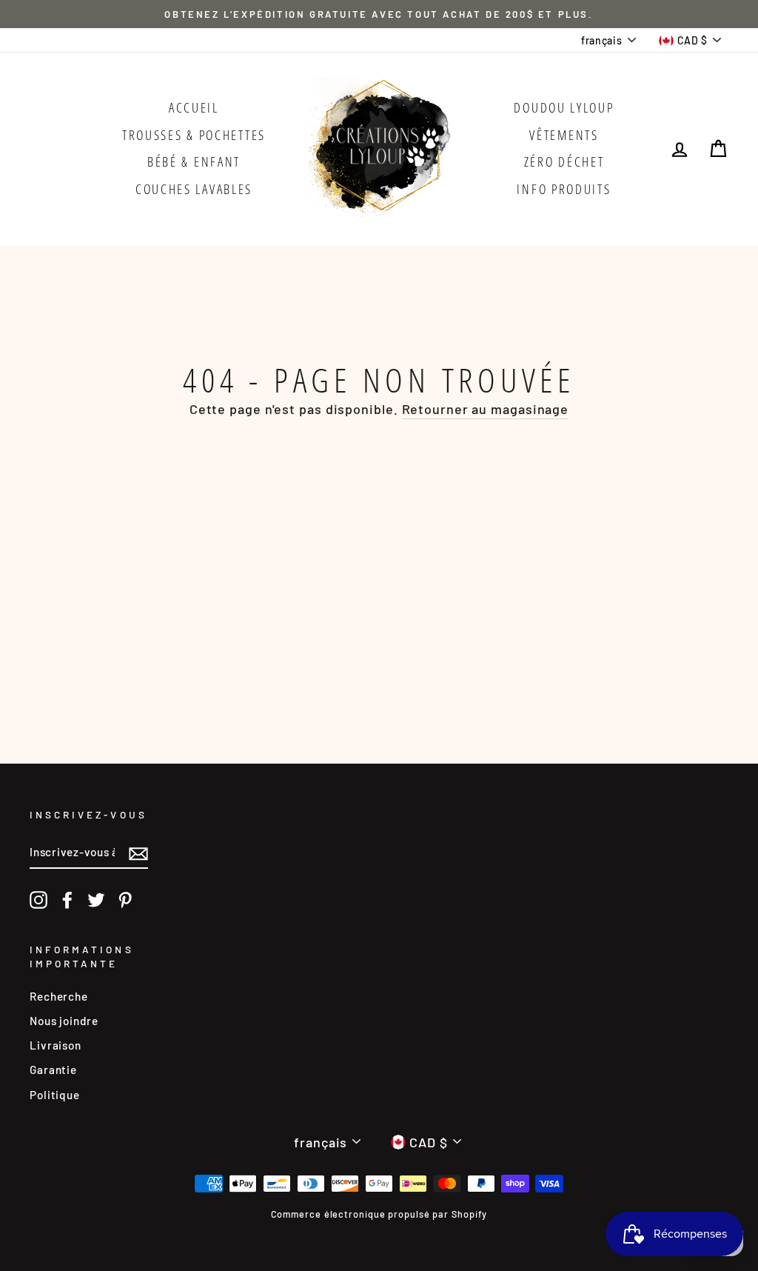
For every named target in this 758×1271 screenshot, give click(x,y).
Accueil (194, 107)
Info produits (564, 189)
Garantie (53, 1069)
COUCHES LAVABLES (193, 189)
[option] (379, 14)
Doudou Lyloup (564, 107)
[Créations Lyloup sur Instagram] (38, 900)
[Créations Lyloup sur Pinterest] (125, 900)
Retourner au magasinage (485, 409)
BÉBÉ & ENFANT (194, 161)
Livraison (55, 1045)
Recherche (59, 996)
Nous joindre (64, 1020)
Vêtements (563, 135)
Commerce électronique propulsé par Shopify (379, 1214)
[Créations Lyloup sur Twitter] (96, 900)
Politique (55, 1094)
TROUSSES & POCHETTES (194, 135)
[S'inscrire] (138, 852)
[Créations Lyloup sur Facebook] (67, 900)
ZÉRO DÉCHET (564, 161)
